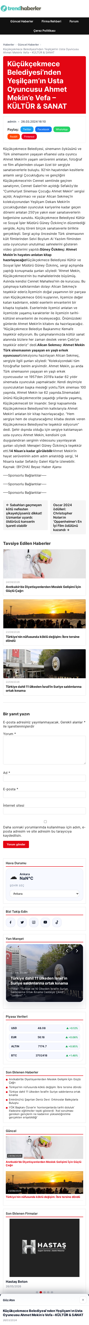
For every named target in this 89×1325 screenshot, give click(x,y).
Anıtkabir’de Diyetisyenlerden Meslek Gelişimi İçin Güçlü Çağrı (45, 1081)
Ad (6, 773)
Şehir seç (17, 885)
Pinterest (29, 136)
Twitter (27, 129)
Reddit (13, 136)
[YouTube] (45, 922)
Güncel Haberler (21, 21)
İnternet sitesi (13, 805)
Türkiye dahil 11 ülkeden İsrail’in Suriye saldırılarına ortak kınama (44, 1093)
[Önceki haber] (67, 950)
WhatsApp (62, 129)
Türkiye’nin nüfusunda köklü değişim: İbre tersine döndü (45, 1087)
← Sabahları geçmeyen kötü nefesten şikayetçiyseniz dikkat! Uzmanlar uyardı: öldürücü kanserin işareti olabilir (24, 515)
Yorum (9, 734)
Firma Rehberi (51, 21)
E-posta (10, 789)
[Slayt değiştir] (37, 1292)
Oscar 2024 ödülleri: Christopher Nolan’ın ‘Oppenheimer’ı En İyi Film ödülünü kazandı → (67, 517)
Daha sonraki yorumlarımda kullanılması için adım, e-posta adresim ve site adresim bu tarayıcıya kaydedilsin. (44, 831)
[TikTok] (57, 922)
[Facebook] (10, 922)
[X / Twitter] (22, 922)
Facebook (43, 129)
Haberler (8, 44)
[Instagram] (33, 922)
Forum (74, 21)
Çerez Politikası (44, 30)
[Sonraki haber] (76, 950)
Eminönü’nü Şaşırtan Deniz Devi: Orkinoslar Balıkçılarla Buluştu (43, 1101)
